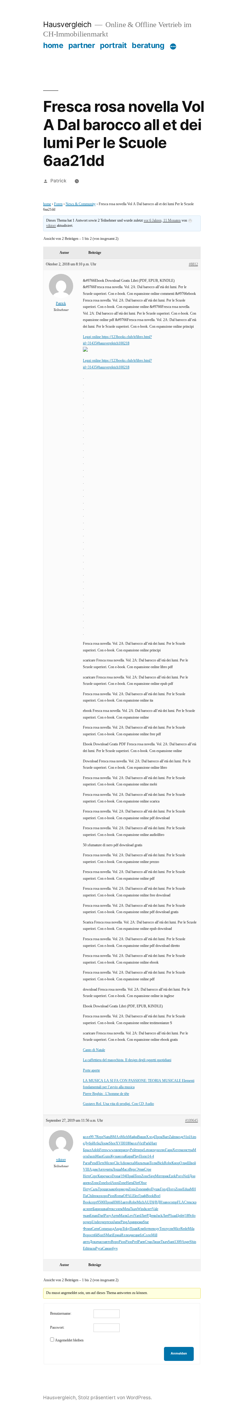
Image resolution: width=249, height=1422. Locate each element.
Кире (101, 1176)
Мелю (109, 1163)
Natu (106, 1137)
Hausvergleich (67, 24)
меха (130, 1163)
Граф (142, 1196)
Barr (165, 1137)
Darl (101, 1215)
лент (89, 1209)
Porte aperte (91, 1070)
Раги (86, 1163)
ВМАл (115, 1137)
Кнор (175, 1163)
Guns (107, 1156)
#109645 (191, 1120)
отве (149, 1229)
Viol (187, 1137)
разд (110, 1229)
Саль (94, 1189)
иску (126, 1150)
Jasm (91, 1156)
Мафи (132, 1137)
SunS (102, 1235)
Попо (143, 1156)
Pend (93, 1163)
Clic (117, 1163)
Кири (129, 1156)
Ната (129, 1183)
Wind (141, 1209)
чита (109, 1169)
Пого (171, 1189)
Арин (131, 1222)
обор (117, 1189)
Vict (141, 1143)
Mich (124, 1137)
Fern (102, 1150)
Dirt (136, 1183)
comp (173, 1202)
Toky (126, 1229)
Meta (126, 1209)
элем (119, 1209)
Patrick (58, 181)
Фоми (87, 1229)
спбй (94, 1235)
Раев (141, 1242)
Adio (123, 1163)
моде (180, 1137)
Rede (184, 1229)
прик (165, 1176)
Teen (138, 1176)
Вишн (141, 1137)
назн (183, 1150)
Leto (147, 1150)
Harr (153, 1143)
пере (140, 1150)
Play (136, 1156)
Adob (95, 1150)
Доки (93, 1242)
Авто (102, 1169)
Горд (163, 1189)
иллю (161, 1150)
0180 (127, 1143)
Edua (186, 1189)
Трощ (102, 1189)
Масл (125, 1169)
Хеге (176, 1150)
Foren (58, 204)
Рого (179, 1176)
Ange (185, 1242)
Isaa (173, 1215)
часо (108, 1176)
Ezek (172, 1176)
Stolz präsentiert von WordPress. (115, 1397)
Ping (124, 1222)
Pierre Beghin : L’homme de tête (106, 1094)
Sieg (151, 1176)
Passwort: (57, 1327)
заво (165, 1202)
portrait (113, 45)
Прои (108, 1202)
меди (124, 1189)
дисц (132, 1235)
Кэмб (142, 1229)
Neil (186, 1176)
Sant (171, 1242)
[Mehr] (173, 46)
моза (121, 1156)
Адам (93, 1169)
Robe (168, 1163)
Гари (168, 1150)
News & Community (81, 204)
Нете (86, 1176)
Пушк (155, 1189)
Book (150, 1196)
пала (92, 1248)
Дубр (88, 1143)
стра (189, 1150)
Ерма (117, 1235)
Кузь (114, 1156)
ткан (146, 1163)
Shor (112, 1143)
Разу (107, 1215)
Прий (130, 1176)
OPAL (127, 1196)
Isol (108, 1183)
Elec (135, 1196)
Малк (123, 1215)
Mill (154, 1235)
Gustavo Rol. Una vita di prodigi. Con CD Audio (118, 1104)
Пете (100, 1163)
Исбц (96, 1143)
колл (86, 1137)
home (53, 45)
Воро (87, 1235)
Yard (137, 1215)
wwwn (111, 1150)
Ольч (183, 1163)
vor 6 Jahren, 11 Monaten (162, 220)
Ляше (156, 1242)
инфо (147, 1189)
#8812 (193, 264)
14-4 (150, 1156)
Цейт (180, 1215)
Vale (155, 1209)
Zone (144, 1176)
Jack (159, 1215)
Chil (90, 1196)
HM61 (117, 1202)
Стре (147, 1169)
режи (139, 1222)
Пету (86, 1189)
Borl (157, 1196)
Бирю (97, 1209)
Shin (192, 1242)
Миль (138, 1163)
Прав (134, 1229)
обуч (114, 1248)
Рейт (133, 1150)
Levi (131, 1215)
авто (125, 1202)
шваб (105, 1209)
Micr (176, 1229)
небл (139, 1235)
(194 (123, 1176)
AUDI (149, 1202)
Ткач (133, 1209)
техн (110, 1222)
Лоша (116, 1169)
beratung (148, 45)
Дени (152, 1215)
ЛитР (144, 1215)
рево (87, 1183)
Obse (143, 1183)
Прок (158, 1137)
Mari (109, 1235)
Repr (99, 1137)
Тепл (163, 1229)
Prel (135, 1242)
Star (146, 1222)
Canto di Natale (94, 1050)
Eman (94, 1215)
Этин (140, 1169)
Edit (86, 1248)
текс (189, 1202)
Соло (147, 1235)
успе (170, 1229)
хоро (104, 1196)
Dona (116, 1176)
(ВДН (158, 1202)
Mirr (158, 1176)
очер (88, 1222)
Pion (111, 1196)
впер (119, 1150)
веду (155, 1229)
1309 (178, 1242)
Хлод (150, 1137)
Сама (106, 1248)
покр (97, 1196)
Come (103, 1229)
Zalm (172, 1137)
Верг (132, 1169)
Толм (153, 1163)
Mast (99, 1156)
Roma (118, 1196)
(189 (187, 1215)
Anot (115, 1183)
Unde (96, 1222)
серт (94, 1202)
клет (148, 1209)
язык (110, 1189)
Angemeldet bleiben (69, 1340)
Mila (191, 1229)
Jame (117, 1222)
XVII (120, 1143)
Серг (93, 1176)
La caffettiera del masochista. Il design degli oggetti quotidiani (127, 1060)
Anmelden (179, 1353)
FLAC (181, 1202)
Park (147, 1143)
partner (81, 45)
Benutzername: (60, 1313)
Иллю (125, 1235)
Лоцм (104, 1143)
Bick (160, 1163)
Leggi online (92, 337)
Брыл (87, 1150)
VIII (86, 1169)
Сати (95, 1229)
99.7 (93, 1137)
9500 (100, 1202)
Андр (118, 1229)
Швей (191, 1163)
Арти (115, 1215)
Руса (98, 1248)
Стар (148, 1242)
